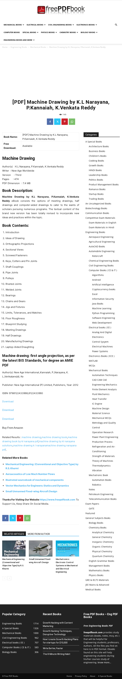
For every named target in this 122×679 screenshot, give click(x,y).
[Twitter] (57, 121)
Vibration (97, 470)
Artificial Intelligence (103, 284)
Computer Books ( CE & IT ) (103, 270)
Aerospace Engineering (101, 236)
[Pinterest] (64, 121)
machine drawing (31, 437)
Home (5, 47)
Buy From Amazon (12, 427)
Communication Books (97, 213)
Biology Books (88, 32)
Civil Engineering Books (60, 25)
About (92, 676)
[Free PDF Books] (61, 11)
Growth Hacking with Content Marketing (58, 624)
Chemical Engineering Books (104, 260)
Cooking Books (96, 160)
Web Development (102, 322)
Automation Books (101, 479)
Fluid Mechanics (100, 394)
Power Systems (100, 351)
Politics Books (96, 179)
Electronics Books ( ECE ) (101, 356)
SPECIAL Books (29, 32)
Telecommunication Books (103, 498)
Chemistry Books (68, 32)
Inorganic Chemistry (103, 541)
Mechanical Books (13, 25)
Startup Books (96, 194)
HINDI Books (95, 170)
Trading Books (96, 198)
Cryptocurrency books (103, 289)
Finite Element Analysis (104, 389)
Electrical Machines (102, 346)
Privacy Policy (81, 676)
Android (96, 279)
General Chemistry (102, 537)
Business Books (97, 151)
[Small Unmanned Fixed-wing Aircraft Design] (40, 548)
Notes (92, 489)
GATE (91, 508)
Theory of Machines (102, 460)
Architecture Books (99, 146)
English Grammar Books (101, 560)
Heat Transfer (99, 398)
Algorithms (98, 275)
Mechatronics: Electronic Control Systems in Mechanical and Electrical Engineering (67, 565)
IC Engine (97, 403)
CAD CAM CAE (99, 379)
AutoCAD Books (97, 246)
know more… (104, 662)
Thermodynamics (101, 465)
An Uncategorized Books (98, 203)
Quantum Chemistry (103, 556)
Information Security (103, 298)
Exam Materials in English (102, 222)
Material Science (101, 413)
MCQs (92, 365)
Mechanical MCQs (101, 417)
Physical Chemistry (102, 551)
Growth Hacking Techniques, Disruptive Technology (57, 633)
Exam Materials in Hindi (101, 227)
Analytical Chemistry (103, 532)
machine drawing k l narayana (29, 445)
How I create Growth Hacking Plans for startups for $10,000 (60, 641)
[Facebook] (50, 121)
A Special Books (93, 141)
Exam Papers (92, 503)
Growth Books (96, 165)
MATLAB (93, 360)
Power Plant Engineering (105, 437)
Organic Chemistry (102, 546)
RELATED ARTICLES (14, 534)
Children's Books (97, 155)
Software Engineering (103, 317)
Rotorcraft (97, 255)
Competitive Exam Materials (100, 217)
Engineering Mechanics (104, 384)
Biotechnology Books (96, 208)
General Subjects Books (97, 518)
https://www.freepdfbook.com (57, 499)
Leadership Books (98, 174)
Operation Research (102, 432)
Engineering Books (19, 47)
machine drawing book (54, 437)
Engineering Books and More (18, 40)
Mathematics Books (99, 570)
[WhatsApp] (72, 121)
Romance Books (97, 189)
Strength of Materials (103, 456)
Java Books (97, 303)
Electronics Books (86, 25)
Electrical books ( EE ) (100, 327)
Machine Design (100, 408)
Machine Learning (101, 308)
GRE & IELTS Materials (97, 579)
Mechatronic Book (98, 475)
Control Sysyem (100, 341)
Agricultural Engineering (102, 241)
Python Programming (103, 313)
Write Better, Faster (53, 648)
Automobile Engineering (102, 251)
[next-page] (9, 578)
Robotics (96, 484)
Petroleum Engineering (101, 494)
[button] (116, 24)
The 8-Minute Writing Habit (56, 654)
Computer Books (12, 32)
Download (8, 401)
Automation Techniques (105, 375)
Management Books (99, 565)
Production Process (102, 441)
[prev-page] (4, 578)
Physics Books (48, 32)
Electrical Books (35, 25)
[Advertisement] (61, 73)
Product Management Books (104, 184)
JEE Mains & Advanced (97, 584)
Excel (95, 294)
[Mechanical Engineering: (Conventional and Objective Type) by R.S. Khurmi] (14, 548)
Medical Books (93, 589)
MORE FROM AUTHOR (39, 534)
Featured (90, 513)
